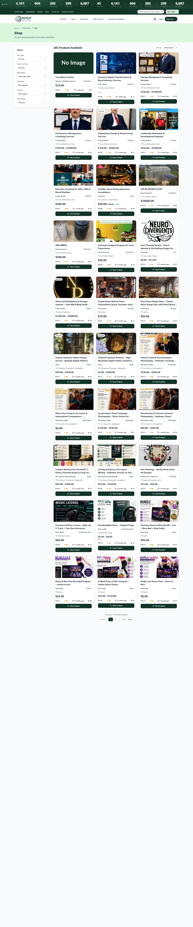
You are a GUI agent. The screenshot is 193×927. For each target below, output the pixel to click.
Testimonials (18, 12)
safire (57, 365)
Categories (20, 81)
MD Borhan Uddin (147, 365)
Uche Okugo (102, 84)
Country (20, 90)
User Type (20, 55)
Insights (40, 12)
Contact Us (55, 12)
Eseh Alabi (144, 252)
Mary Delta (144, 532)
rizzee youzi (102, 308)
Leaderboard (30, 12)
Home (16, 28)
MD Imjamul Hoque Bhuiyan (65, 476)
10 (124, 619)
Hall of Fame (98, 19)
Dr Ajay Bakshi (146, 84)
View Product (75, 95)
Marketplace (26, 28)
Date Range (21, 73)
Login (161, 19)
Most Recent (169, 48)
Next (130, 619)
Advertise (84, 19)
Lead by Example (68, 12)
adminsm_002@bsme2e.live (65, 81)
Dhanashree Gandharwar (149, 476)
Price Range (21, 99)
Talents (63, 19)
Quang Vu (101, 196)
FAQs (47, 12)
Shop (73, 19)
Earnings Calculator (116, 19)
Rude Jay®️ (59, 532)
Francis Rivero (60, 308)
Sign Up (170, 19)
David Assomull (146, 193)
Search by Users (22, 64)
